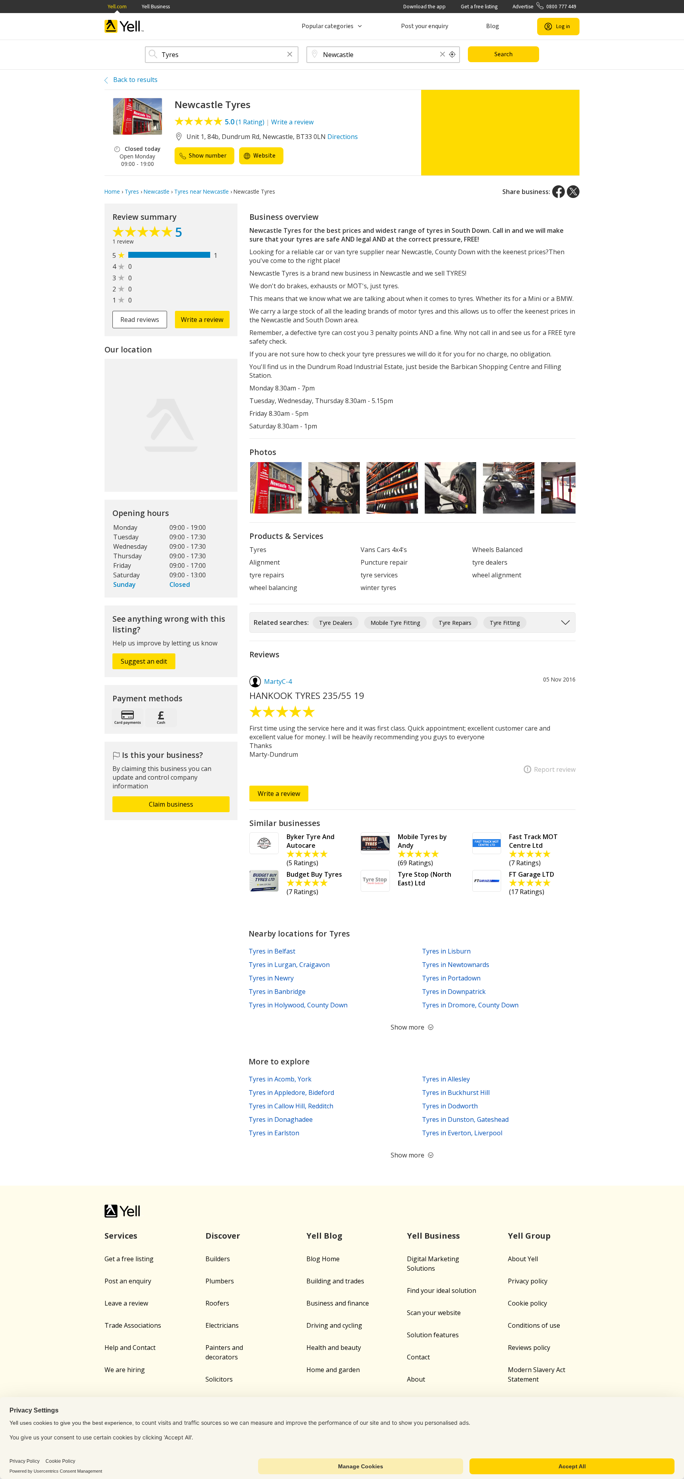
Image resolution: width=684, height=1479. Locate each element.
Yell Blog (324, 1235)
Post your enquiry (424, 26)
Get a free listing (479, 6)
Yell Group (529, 1235)
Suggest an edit (144, 661)
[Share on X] (573, 191)
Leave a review (126, 1303)
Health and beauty (333, 1347)
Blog (492, 26)
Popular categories (327, 26)
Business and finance (337, 1303)
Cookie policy (527, 1303)
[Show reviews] (143, 233)
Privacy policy (527, 1281)
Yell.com (117, 6)
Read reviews (139, 319)
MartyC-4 (278, 681)
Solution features (433, 1335)
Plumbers (219, 1281)
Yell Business (156, 6)
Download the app (424, 6)
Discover (222, 1235)
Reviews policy (529, 1347)
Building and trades (335, 1281)
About (416, 1379)
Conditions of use (534, 1325)
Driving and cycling (334, 1325)
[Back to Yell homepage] (124, 26)
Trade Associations (132, 1325)
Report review (555, 769)
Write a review (292, 122)
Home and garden (333, 1369)
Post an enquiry (127, 1281)
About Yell (523, 1258)
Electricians (222, 1325)
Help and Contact (130, 1347)
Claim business (171, 804)
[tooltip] (452, 54)
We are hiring (124, 1369)
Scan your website (434, 1312)
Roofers (217, 1303)
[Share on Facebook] (558, 191)
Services (120, 1235)
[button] (289, 54)
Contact (418, 1357)
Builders (217, 1258)
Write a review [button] (202, 319)
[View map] (171, 425)
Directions (342, 136)
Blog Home (323, 1258)
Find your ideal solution (441, 1290)
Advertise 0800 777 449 (544, 6)
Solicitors (219, 1379)
